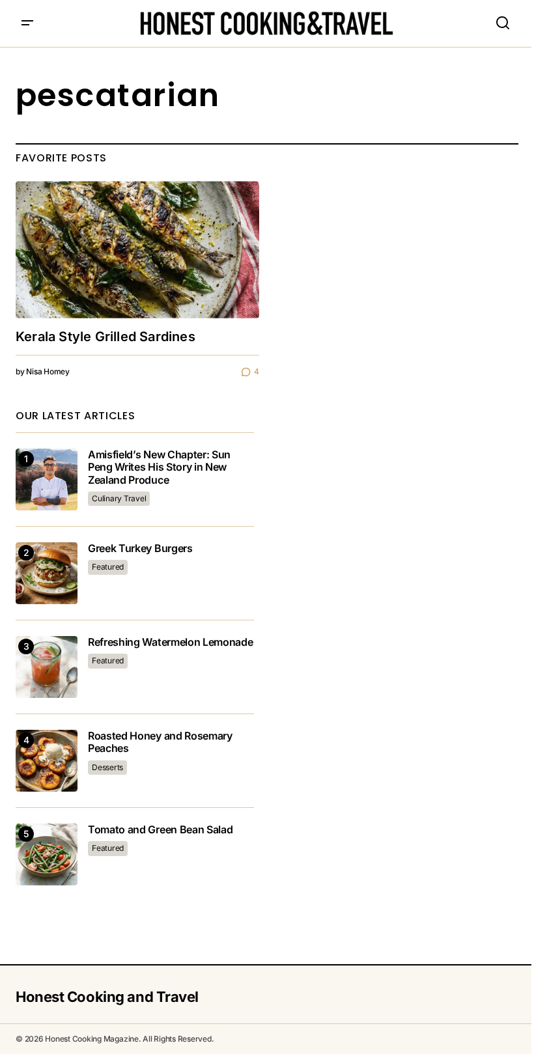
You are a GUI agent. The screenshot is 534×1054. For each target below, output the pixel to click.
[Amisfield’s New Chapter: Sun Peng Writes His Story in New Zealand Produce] (46, 479)
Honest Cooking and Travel (107, 996)
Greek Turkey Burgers (140, 548)
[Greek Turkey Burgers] (46, 573)
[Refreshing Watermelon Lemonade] (46, 667)
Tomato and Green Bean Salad (160, 830)
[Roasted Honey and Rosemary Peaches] (46, 761)
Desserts (107, 767)
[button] (27, 23)
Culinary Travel (119, 498)
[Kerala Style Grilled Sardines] (137, 249)
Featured (108, 567)
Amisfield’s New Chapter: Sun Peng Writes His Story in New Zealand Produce (159, 467)
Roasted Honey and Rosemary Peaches (160, 742)
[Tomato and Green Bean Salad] (46, 854)
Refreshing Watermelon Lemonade (170, 642)
